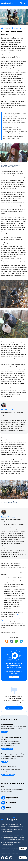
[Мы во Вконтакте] (6, 857)
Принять (22, 848)
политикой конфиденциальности (14, 841)
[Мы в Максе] (10, 857)
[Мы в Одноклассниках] (2, 857)
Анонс (23, 28)
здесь (18, 614)
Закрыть (22, 858)
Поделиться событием (14, 708)
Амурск (16, 28)
